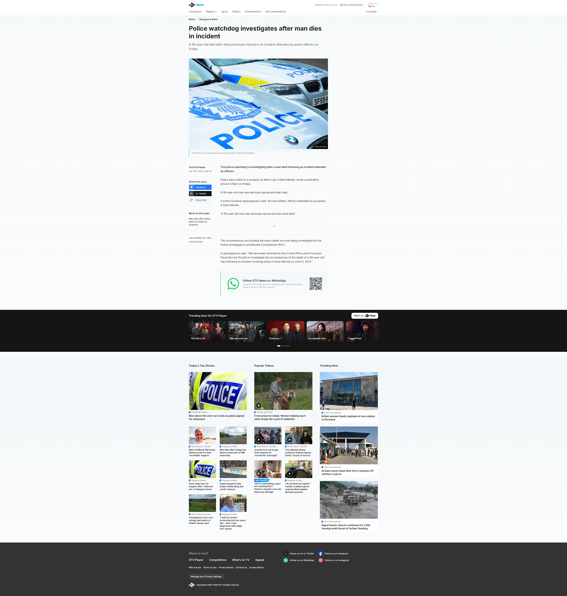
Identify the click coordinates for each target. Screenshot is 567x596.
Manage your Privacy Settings (206, 576)
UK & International (276, 11)
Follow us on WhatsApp (302, 560)
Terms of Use (210, 567)
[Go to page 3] (284, 345)
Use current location (353, 5)
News (192, 19)
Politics (236, 11)
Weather (319, 5)
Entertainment (253, 11)
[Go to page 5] (289, 345)
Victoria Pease (197, 167)
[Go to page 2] (282, 345)
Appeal (259, 559)
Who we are (195, 567)
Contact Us (241, 567)
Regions (210, 11)
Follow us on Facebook (336, 553)
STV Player (196, 559)
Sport (225, 11)
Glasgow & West (208, 19)
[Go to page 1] (278, 345)
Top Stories (195, 11)
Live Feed (371, 11)
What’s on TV (240, 559)
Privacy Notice (226, 567)
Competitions (217, 559)
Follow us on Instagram (337, 560)
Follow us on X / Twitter (302, 553)
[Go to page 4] (286, 345)
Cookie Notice (256, 567)
